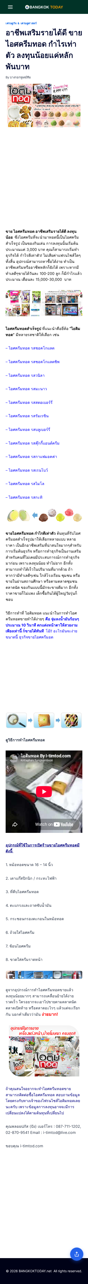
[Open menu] (10, 7)
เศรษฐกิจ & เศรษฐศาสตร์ (21, 23)
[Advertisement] (44, 179)
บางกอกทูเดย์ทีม (20, 77)
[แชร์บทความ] (76, 1254)
